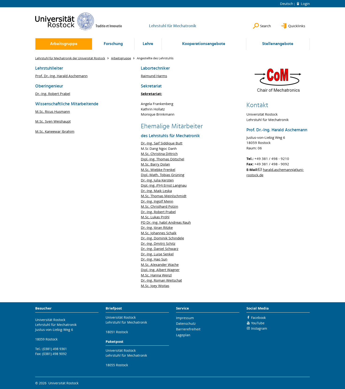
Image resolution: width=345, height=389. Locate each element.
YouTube (257, 323)
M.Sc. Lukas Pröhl (155, 217)
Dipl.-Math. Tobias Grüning (162, 174)
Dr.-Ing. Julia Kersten (157, 180)
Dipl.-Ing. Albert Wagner (160, 269)
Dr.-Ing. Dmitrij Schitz (158, 243)
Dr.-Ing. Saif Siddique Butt (161, 143)
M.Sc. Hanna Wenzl (156, 275)
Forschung (113, 44)
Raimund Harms (154, 75)
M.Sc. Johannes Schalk (158, 232)
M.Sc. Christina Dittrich (159, 153)
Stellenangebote (277, 44)
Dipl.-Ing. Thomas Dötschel (162, 159)
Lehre (148, 44)
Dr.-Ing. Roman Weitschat (161, 280)
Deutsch (287, 3)
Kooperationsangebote (203, 44)
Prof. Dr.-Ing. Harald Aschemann (61, 75)
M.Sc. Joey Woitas (155, 285)
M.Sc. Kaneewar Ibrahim (54, 131)
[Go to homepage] (78, 21)
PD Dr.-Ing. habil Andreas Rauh (166, 222)
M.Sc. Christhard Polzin (159, 206)
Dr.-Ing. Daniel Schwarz (159, 248)
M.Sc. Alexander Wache (160, 264)
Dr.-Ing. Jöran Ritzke (157, 227)
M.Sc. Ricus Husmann (52, 111)
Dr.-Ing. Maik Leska (156, 190)
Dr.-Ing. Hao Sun (154, 259)
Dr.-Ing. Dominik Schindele (162, 238)
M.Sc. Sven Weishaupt (53, 121)
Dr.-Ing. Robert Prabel (52, 93)
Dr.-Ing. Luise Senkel (157, 254)
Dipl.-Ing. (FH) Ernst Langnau (164, 185)
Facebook (258, 317)
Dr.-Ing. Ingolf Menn (157, 201)
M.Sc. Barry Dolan (155, 164)
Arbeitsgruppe (63, 44)
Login (305, 3)
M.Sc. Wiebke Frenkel (158, 169)
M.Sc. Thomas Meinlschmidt (163, 195)
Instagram (259, 328)
